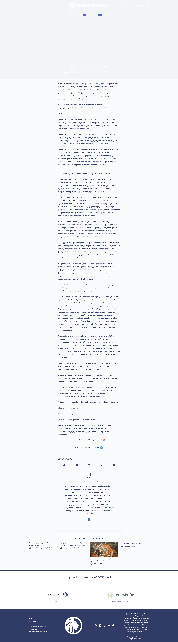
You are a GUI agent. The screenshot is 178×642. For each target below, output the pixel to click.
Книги (96, 15)
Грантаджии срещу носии (99, 561)
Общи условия (34, 624)
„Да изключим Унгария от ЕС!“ (132, 544)
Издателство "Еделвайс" (120, 601)
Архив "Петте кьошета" (105, 73)
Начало (61, 15)
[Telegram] (129, 6)
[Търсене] (30, 5)
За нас (107, 15)
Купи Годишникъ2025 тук (89, 577)
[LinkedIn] (140, 6)
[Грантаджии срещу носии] (104, 550)
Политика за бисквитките (37, 627)
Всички (117, 15)
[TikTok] (133, 6)
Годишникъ (77, 15)
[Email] (114, 465)
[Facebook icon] (89, 519)
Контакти (32, 621)
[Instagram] (125, 6)
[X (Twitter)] (136, 6)
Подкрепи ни (57, 602)
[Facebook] (122, 6)
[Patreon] (144, 6)
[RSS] (147, 6)
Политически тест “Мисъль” (38, 632)
